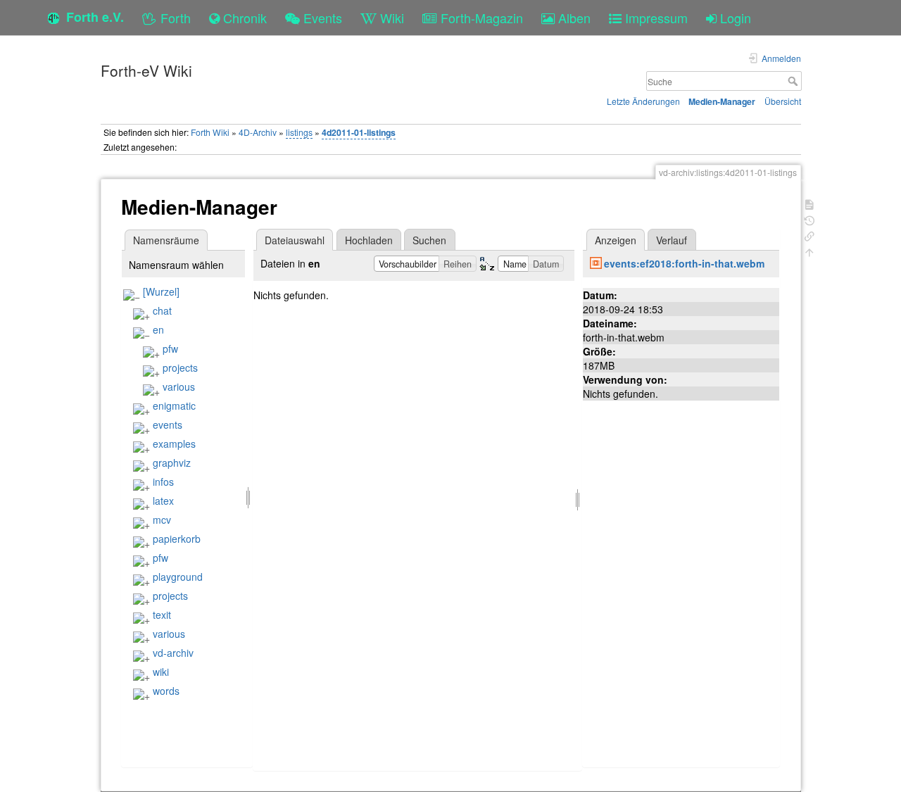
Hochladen (369, 240)
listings (299, 132)
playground (178, 577)
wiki (161, 672)
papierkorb (177, 539)
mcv (162, 520)
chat (162, 310)
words (166, 691)
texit (162, 615)
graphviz (172, 462)
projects (180, 367)
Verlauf (671, 240)
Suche (794, 81)
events (167, 424)
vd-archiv (173, 653)
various (179, 386)
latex (163, 501)
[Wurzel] (161, 291)
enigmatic (174, 405)
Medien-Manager (721, 101)
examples (174, 443)
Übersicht (782, 101)
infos (163, 481)
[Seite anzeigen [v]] (809, 203)
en (158, 329)
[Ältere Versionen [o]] (809, 219)
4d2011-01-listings (359, 132)
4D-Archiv (258, 132)
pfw (170, 348)
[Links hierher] (809, 235)
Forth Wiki (210, 132)
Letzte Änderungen (643, 101)
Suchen (429, 240)
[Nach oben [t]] (809, 251)
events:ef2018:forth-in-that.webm (684, 263)
